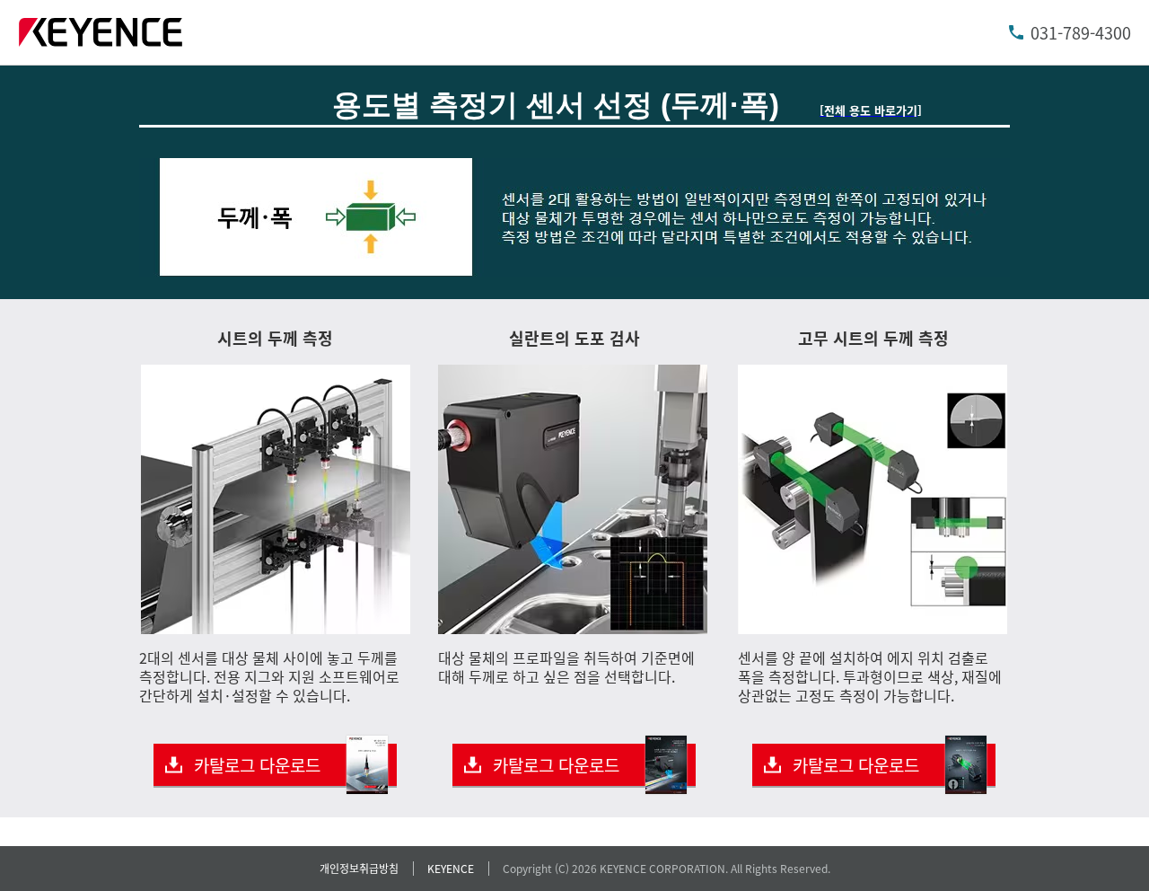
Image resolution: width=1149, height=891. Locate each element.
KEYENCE (450, 868)
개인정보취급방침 (359, 868)
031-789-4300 (1081, 32)
